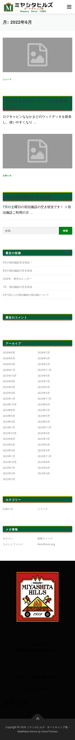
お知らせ (7, 175)
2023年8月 (9, 438)
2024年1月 (9, 427)
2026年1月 (9, 370)
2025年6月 (9, 387)
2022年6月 (44, 467)
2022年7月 (9, 467)
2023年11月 (44, 427)
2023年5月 (44, 444)
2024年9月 (44, 404)
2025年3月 (44, 393)
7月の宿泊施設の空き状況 (28, 197)
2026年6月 (9, 358)
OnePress (23, 731)
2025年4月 (9, 393)
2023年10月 (10, 433)
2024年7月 (44, 410)
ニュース (7, 79)
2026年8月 (9, 352)
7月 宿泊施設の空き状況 (17, 287)
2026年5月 (44, 358)
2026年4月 (9, 364)
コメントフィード (13, 544)
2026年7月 (44, 352)
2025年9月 (44, 375)
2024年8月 (9, 410)
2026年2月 (44, 364)
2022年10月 (10, 462)
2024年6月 (9, 415)
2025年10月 (10, 375)
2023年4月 (9, 450)
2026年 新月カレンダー (17, 278)
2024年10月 (10, 404)
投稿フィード (45, 538)
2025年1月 (9, 398)
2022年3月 (9, 479)
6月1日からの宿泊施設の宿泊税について (26, 294)
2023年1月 (9, 456)
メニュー (69, 6)
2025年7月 (44, 381)
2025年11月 (44, 370)
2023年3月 (44, 450)
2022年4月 (44, 473)
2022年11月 (44, 456)
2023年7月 (44, 438)
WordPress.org (46, 544)
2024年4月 (9, 421)
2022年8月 (44, 462)
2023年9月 (44, 433)
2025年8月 (9, 381)
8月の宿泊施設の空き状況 (17, 270)
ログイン (8, 538)
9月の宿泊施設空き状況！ (17, 262)
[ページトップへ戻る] (37, 718)
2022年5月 (9, 473)
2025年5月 (44, 387)
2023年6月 (9, 444)
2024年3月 (44, 421)
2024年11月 (44, 398)
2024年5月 (44, 415)
